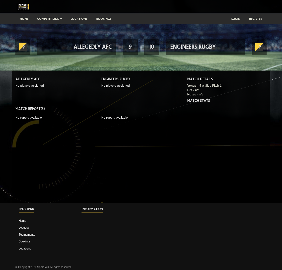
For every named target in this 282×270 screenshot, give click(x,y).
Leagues (24, 227)
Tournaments (27, 234)
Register (255, 19)
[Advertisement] (233, 232)
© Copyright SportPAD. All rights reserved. (43, 267)
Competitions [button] (48, 19)
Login (235, 19)
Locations (79, 19)
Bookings (103, 19)
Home (24, 19)
